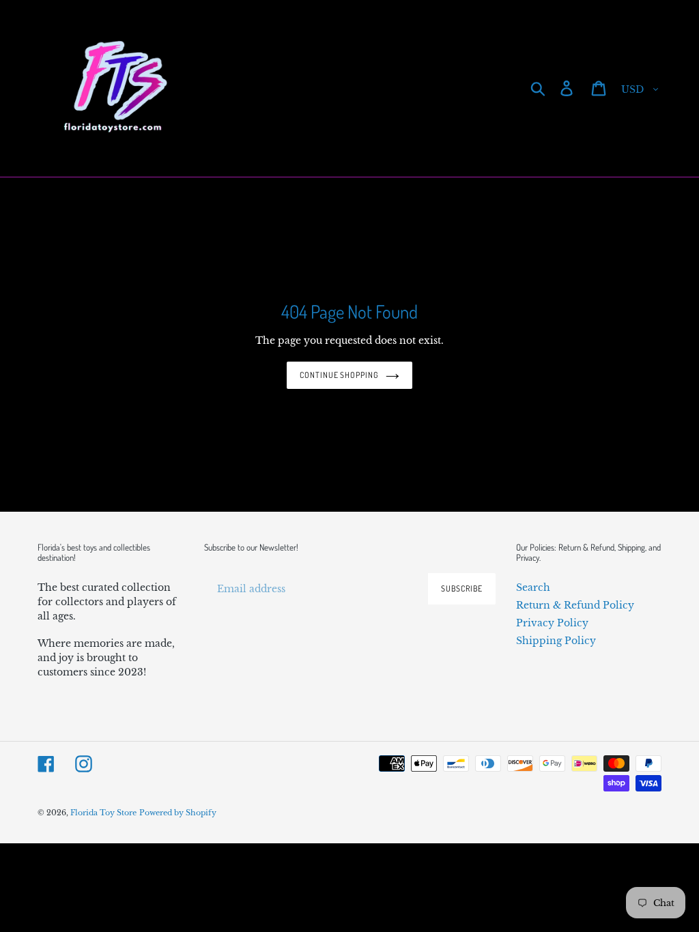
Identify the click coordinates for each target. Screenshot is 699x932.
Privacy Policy (552, 623)
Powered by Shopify (177, 812)
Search (533, 587)
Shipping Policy (556, 641)
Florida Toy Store (103, 812)
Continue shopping (339, 375)
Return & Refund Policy (575, 605)
